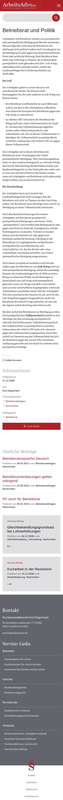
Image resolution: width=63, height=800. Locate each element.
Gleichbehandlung (17, 539)
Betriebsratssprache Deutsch (26, 459)
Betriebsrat (11, 417)
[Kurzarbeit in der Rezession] (31, 584)
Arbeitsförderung (16, 577)
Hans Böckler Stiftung (16, 749)
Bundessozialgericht (15, 692)
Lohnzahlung (35, 539)
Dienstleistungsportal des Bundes (22, 715)
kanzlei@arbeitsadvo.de (15, 632)
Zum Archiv (33, 426)
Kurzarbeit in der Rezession (29, 569)
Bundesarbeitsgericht (16, 687)
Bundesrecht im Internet (17, 710)
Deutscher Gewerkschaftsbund (20, 738)
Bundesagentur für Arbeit (18, 659)
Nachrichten (12, 406)
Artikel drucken (14, 360)
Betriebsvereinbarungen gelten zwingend (27, 479)
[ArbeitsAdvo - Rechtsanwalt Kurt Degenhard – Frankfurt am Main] (19, 7)
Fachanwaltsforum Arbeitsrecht (21, 743)
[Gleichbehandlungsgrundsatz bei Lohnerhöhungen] (31, 546)
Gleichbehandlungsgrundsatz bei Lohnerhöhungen (30, 529)
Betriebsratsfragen (15, 401)
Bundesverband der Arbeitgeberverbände (26, 733)
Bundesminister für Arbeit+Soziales (23, 664)
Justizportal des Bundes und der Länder (25, 669)
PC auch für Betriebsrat (21, 499)
